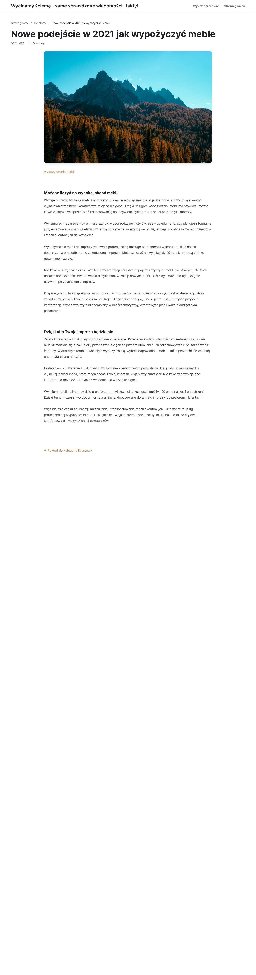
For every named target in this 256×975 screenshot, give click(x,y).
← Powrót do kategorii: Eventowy (68, 450)
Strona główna (234, 6)
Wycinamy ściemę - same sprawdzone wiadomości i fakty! (74, 6)
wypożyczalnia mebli (59, 172)
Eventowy (40, 23)
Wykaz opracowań (206, 6)
